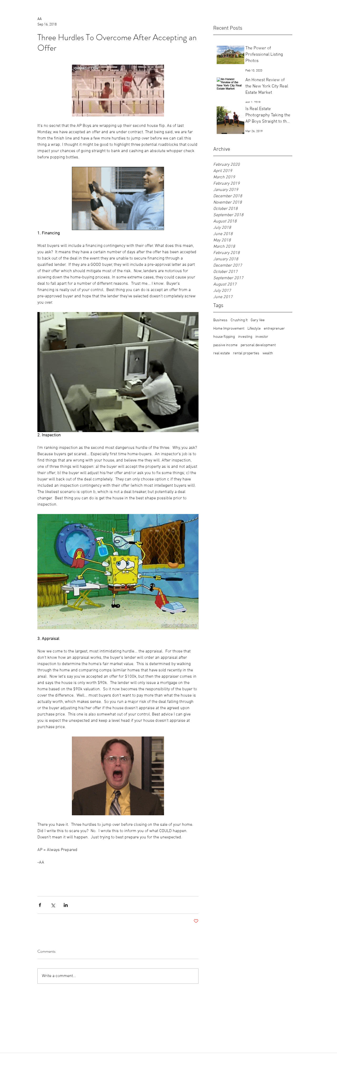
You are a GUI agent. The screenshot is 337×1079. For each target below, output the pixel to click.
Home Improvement (228, 328)
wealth (267, 353)
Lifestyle (254, 328)
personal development (258, 345)
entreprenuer (274, 328)
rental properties (246, 353)
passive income (225, 345)
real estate (221, 353)
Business (220, 320)
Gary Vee (258, 320)
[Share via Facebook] (39, 904)
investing (245, 337)
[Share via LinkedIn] (65, 904)
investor (261, 337)
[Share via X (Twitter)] (52, 904)
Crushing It (239, 320)
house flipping (224, 337)
